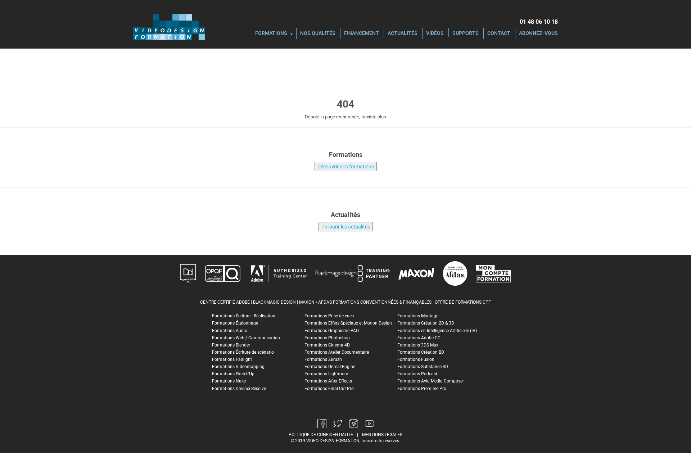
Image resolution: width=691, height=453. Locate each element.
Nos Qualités (317, 33)
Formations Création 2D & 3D (425, 323)
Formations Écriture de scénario (243, 352)
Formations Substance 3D (422, 366)
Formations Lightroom (326, 373)
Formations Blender (231, 345)
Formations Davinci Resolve (239, 388)
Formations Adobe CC (419, 337)
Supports (465, 33)
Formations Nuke (229, 381)
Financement (361, 33)
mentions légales (382, 434)
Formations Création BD (420, 352)
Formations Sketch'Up (233, 373)
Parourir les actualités (345, 227)
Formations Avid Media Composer (430, 381)
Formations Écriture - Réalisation (243, 315)
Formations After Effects (328, 381)
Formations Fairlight (232, 359)
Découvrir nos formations (345, 166)
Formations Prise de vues (329, 315)
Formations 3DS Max (417, 345)
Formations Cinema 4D (327, 345)
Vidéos (435, 33)
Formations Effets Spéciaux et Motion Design (348, 323)
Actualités (402, 33)
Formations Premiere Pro (421, 388)
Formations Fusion (415, 359)
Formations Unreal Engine (329, 366)
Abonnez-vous (538, 33)
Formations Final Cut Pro (329, 388)
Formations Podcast (417, 373)
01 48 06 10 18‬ (539, 21)
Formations (271, 33)
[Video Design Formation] (169, 27)
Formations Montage (417, 315)
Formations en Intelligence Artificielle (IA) (437, 330)
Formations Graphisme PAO (331, 330)
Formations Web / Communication (246, 337)
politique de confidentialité (321, 434)
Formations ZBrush (323, 359)
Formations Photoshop (327, 337)
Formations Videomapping (238, 366)
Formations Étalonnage (235, 323)
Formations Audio (229, 330)
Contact (498, 33)
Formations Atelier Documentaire (336, 352)
